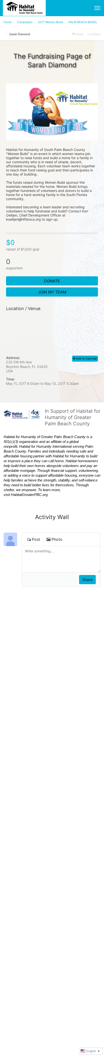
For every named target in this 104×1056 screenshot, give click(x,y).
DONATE (52, 280)
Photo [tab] (57, 539)
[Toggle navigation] (97, 8)
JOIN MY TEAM (52, 292)
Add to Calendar (86, 358)
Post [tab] (36, 539)
